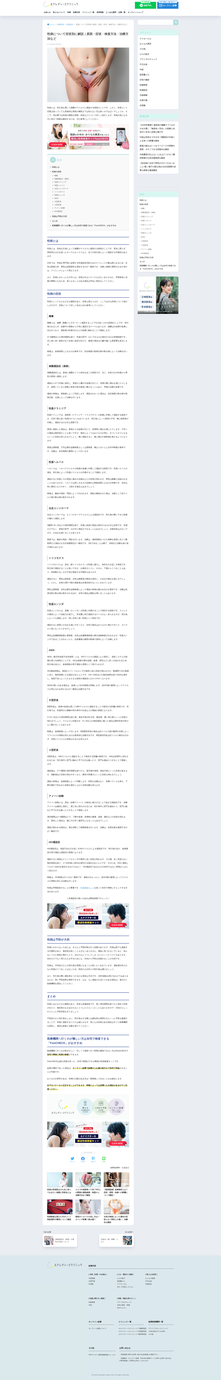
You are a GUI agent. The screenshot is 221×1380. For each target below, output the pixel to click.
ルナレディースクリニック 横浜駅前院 (132, 1334)
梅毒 (56, 176)
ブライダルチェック (148, 59)
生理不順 (143, 100)
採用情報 (100, 12)
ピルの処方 (144, 54)
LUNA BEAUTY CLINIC (156, 1331)
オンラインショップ (135, 12)
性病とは (56, 167)
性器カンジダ (59, 195)
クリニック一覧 (88, 12)
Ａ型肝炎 (57, 205)
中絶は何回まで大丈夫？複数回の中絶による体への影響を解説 (157, 139)
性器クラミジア (60, 182)
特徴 (69, 12)
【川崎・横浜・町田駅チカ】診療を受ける (158, 311)
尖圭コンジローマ (61, 188)
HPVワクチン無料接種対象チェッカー (102, 1355)
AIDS (56, 198)
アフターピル (145, 39)
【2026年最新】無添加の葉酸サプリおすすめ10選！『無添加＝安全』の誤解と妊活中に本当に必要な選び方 (157, 128)
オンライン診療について (97, 1328)
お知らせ (47, 12)
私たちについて (59, 12)
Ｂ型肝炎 (57, 201)
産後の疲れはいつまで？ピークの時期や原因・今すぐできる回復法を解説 (157, 147)
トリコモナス (59, 192)
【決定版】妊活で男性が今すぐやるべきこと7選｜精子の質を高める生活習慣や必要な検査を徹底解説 (158, 166)
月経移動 (143, 95)
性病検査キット (87, 888)
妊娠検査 (143, 85)
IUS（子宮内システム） (125, 1287)
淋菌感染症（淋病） (62, 179)
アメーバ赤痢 (59, 208)
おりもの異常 (145, 44)
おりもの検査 (150, 1278)
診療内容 (76, 12)
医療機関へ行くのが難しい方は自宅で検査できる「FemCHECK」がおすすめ (84, 225)
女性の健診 (144, 80)
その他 (142, 49)
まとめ (55, 221)
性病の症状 (56, 172)
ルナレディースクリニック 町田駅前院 (132, 1331)
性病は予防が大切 (59, 216)
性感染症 (125, 1167)
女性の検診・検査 (123, 1305)
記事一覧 (122, 12)
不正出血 (143, 64)
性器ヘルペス (59, 185)
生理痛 (142, 105)
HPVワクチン (122, 1308)
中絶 (142, 69)
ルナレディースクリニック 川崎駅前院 (132, 1328)
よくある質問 (111, 12)
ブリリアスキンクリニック (158, 1328)
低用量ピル (144, 75)
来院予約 (147, 5)
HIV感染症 (58, 211)
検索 (175, 22)
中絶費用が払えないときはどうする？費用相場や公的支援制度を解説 (157, 156)
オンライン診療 (170, 5)
